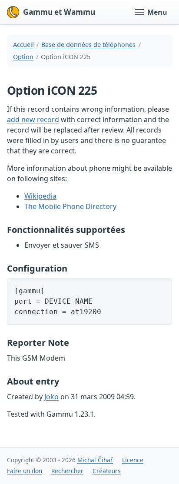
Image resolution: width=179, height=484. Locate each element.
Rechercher (67, 471)
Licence (132, 460)
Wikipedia (40, 196)
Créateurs (107, 471)
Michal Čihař (95, 460)
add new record (33, 119)
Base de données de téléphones (88, 44)
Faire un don (24, 471)
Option (23, 57)
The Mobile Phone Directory (70, 206)
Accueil (23, 44)
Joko (51, 396)
